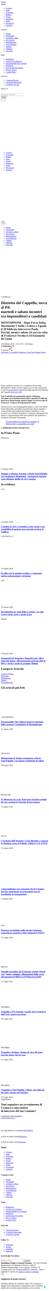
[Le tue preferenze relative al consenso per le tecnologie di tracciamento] (45, 1287)
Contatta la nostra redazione (11, 1116)
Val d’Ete (9, 51)
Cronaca (9, 8)
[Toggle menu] (3, 100)
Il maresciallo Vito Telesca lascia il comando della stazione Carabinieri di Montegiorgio (22, 723)
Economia (9, 13)
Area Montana (11, 44)
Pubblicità (9, 66)
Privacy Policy (11, 70)
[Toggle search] (3, 223)
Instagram (9, 1251)
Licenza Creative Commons (28, 1272)
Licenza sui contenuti (14, 61)
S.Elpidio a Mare (12, 38)
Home (3, 2)
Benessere (9, 19)
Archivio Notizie (7, 674)
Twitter (8, 1247)
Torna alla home (7, 683)
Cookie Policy (11, 72)
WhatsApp (23, 1136)
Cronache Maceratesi (14, 82)
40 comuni (10, 23)
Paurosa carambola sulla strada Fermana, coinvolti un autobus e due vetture (22, 931)
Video (8, 21)
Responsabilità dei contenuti (16, 63)
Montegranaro (11, 42)
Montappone (5, 678)
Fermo (8, 34)
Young (8, 17)
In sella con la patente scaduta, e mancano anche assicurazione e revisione (21, 574)
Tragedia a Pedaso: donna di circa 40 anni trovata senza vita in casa (21, 1053)
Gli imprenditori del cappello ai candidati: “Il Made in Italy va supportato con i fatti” (22, 423)
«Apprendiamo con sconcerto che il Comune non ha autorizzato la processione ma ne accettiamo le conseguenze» (22, 891)
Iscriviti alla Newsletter (14, 68)
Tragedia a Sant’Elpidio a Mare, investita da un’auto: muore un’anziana (22, 1091)
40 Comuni (10, 168)
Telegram (22, 1142)
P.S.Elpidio (10, 36)
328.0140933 (28, 1130)
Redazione (10, 59)
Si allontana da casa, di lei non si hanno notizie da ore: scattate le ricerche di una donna (24, 800)
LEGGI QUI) (17, 392)
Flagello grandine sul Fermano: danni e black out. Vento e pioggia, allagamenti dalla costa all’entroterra (23, 974)
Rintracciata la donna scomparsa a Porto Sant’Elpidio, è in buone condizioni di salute (22, 759)
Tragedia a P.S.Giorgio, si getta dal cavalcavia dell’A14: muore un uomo (23, 1013)
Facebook (9, 1245)
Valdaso (9, 47)
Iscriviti (26, 1261)
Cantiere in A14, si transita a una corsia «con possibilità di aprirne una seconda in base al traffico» (23, 529)
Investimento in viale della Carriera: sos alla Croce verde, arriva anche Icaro (22, 613)
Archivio (9, 26)
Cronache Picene (12, 80)
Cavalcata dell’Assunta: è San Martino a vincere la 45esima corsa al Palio (24, 842)
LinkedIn (9, 1249)
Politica (8, 15)
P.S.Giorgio (10, 40)
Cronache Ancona (12, 85)
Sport (8, 10)
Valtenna (9, 49)
